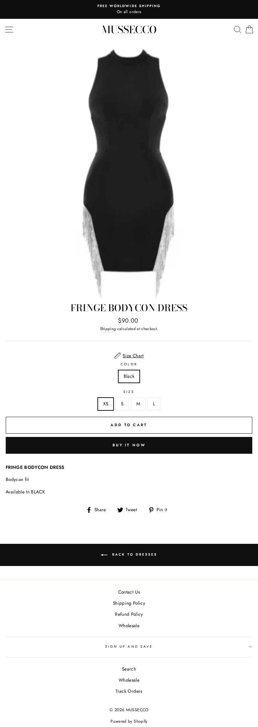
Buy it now (129, 445)
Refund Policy (129, 614)
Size (128, 391)
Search (129, 668)
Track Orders (129, 691)
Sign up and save (129, 646)
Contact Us (129, 592)
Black (129, 376)
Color (129, 364)
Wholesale (129, 625)
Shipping (108, 328)
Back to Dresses (133, 554)
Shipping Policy (129, 603)
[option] (129, 9)
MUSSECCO (129, 30)
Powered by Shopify (129, 721)
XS (106, 403)
